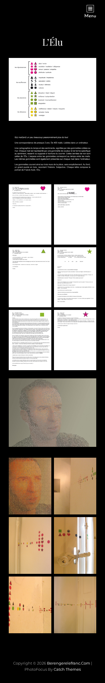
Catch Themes (67, 669)
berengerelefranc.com (68, 663)
